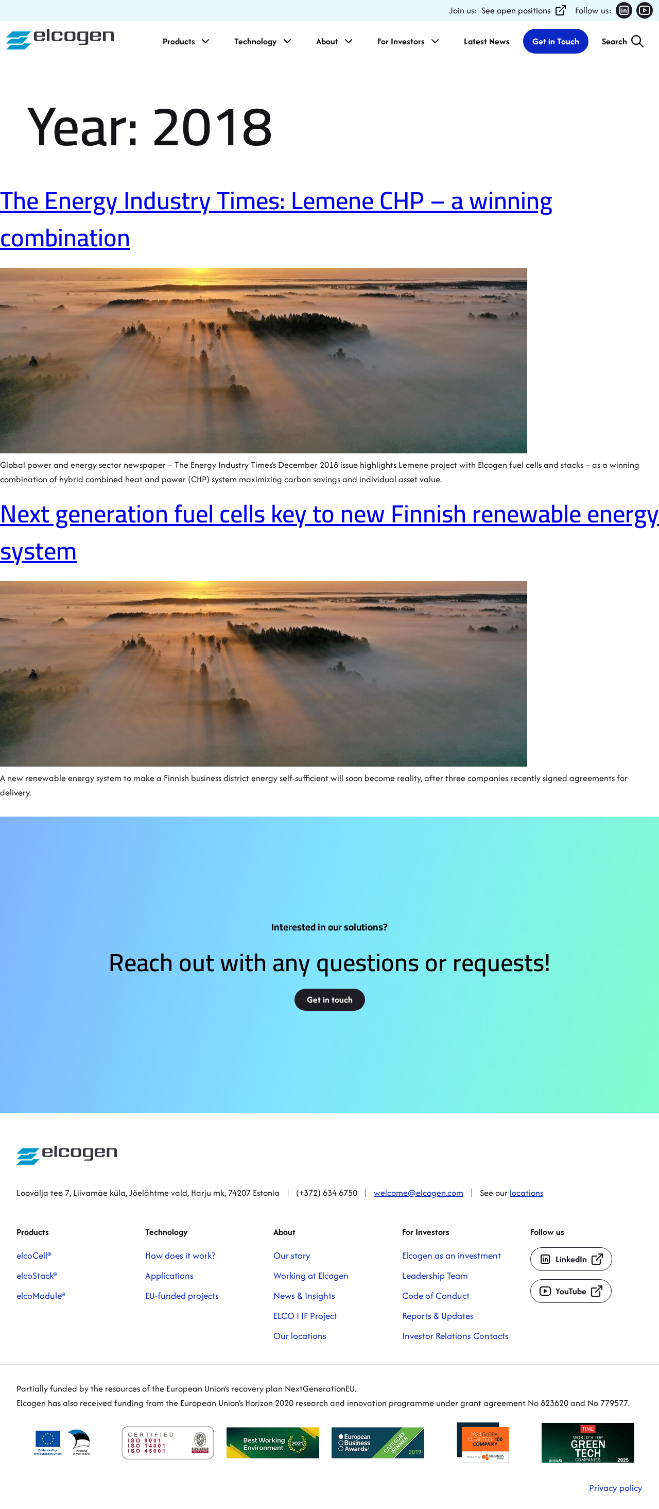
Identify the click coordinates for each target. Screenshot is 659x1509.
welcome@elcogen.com (418, 1192)
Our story (291, 1255)
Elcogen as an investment (451, 1255)
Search (614, 41)
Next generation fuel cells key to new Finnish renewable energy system (329, 531)
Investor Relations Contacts (455, 1335)
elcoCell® (33, 1255)
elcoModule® (40, 1295)
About (327, 41)
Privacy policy (616, 1487)
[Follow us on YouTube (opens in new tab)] (644, 10)
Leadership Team (435, 1275)
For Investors (401, 41)
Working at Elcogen (311, 1275)
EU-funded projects (182, 1295)
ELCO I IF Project (305, 1315)
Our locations (299, 1335)
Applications (169, 1275)
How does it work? (180, 1255)
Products (179, 41)
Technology (255, 41)
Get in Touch (555, 41)
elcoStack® (36, 1275)
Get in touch (330, 999)
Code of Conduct (436, 1295)
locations (526, 1192)
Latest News (487, 41)
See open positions (515, 10)
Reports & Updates (438, 1315)
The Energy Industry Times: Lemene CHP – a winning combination (276, 218)
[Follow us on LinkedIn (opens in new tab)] (624, 10)
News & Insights (304, 1295)
